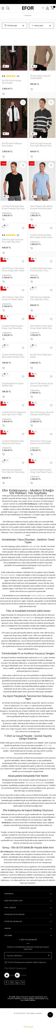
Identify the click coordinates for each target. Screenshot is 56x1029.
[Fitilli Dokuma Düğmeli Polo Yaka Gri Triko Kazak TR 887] (14, 461)
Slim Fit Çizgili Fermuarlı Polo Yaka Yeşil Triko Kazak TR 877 (12, 240)
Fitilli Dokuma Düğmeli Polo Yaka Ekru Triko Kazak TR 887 (40, 298)
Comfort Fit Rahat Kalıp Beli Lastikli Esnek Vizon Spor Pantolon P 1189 (41, 236)
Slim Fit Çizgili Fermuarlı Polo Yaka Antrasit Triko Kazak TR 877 (41, 144)
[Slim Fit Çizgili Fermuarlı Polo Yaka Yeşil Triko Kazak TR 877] (14, 227)
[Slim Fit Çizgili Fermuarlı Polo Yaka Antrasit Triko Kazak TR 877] (42, 118)
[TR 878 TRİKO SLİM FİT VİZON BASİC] (42, 51)
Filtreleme (12, 26)
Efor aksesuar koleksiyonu (35, 783)
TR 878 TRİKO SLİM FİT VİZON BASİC (40, 77)
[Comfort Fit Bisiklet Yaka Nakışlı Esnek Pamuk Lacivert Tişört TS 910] (14, 433)
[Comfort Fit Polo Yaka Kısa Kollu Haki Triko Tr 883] (14, 404)
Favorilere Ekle (23, 102)
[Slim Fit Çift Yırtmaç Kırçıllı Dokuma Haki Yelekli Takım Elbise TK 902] (42, 375)
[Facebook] (6, 983)
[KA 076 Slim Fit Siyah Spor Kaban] (14, 51)
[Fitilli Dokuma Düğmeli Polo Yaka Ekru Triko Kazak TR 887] (42, 289)
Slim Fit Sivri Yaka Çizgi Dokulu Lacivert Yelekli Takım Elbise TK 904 (40, 442)
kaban (22, 706)
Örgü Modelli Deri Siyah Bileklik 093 (13, 384)
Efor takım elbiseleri (8, 575)
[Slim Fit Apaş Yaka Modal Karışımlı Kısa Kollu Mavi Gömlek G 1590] (42, 181)
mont (30, 706)
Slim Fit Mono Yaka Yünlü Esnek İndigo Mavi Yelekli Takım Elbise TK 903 (13, 269)
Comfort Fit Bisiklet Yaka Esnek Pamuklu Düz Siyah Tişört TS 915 (14, 207)
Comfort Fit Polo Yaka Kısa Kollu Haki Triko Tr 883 (14, 413)
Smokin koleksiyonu (38, 596)
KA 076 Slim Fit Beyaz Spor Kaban (12, 144)
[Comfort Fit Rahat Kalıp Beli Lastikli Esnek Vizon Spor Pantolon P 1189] (42, 227)
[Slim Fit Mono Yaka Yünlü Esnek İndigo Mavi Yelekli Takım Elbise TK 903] (14, 260)
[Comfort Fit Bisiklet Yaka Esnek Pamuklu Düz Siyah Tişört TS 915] (14, 181)
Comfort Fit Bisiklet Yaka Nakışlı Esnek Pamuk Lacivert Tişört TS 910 (13, 442)
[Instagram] (12, 983)
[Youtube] (23, 983)
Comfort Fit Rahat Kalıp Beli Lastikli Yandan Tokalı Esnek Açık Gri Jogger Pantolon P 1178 (13, 355)
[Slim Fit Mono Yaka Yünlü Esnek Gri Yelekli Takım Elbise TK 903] (14, 289)
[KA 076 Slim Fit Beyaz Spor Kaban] (14, 118)
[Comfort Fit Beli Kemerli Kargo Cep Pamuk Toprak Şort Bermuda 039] (42, 461)
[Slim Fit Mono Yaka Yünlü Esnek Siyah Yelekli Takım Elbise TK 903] (42, 317)
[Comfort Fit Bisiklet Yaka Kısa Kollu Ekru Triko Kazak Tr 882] (42, 260)
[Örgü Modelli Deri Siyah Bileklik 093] (14, 375)
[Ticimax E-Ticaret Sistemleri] (28, 1027)
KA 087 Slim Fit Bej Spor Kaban (41, 355)
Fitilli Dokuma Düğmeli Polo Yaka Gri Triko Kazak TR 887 (13, 471)
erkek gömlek (33, 546)
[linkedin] (17, 983)
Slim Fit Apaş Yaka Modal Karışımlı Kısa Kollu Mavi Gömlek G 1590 (41, 207)
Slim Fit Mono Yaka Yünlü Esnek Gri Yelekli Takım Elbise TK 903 (13, 298)
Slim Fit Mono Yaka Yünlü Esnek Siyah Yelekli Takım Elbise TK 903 (41, 327)
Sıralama (38, 26)
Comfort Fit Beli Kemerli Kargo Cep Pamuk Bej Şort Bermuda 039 (12, 327)
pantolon (41, 658)
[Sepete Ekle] (3, 94)
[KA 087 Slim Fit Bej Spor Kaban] (42, 346)
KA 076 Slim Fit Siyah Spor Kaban (11, 81)
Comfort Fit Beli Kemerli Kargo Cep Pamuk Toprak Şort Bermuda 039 (41, 471)
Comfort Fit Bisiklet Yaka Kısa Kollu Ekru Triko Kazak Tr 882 (41, 269)
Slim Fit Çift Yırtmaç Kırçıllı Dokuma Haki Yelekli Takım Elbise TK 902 (41, 384)
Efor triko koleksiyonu (26, 618)
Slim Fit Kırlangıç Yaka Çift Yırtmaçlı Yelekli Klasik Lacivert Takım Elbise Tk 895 (41, 413)
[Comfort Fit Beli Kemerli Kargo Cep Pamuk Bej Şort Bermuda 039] (14, 317)
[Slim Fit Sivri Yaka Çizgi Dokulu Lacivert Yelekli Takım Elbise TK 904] (42, 433)
